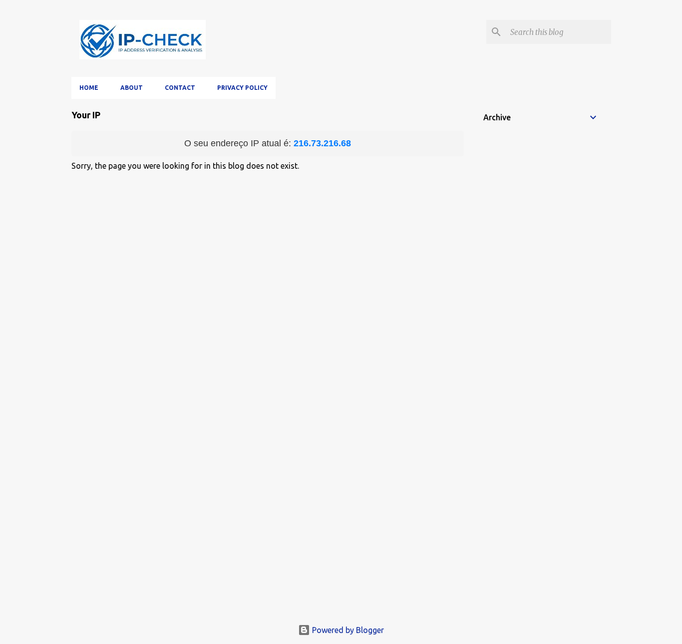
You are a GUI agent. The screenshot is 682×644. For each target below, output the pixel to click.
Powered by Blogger (347, 630)
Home (88, 87)
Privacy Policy (242, 87)
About (131, 87)
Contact (180, 87)
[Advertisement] (341, 541)
